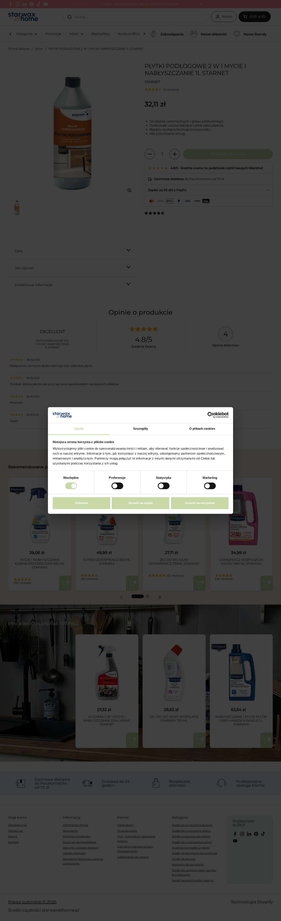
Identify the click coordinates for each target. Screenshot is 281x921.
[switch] (117, 486)
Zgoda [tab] (79, 428)
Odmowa (81, 503)
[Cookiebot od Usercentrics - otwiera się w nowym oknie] (211, 415)
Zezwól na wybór (140, 503)
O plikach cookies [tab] (202, 428)
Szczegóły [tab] (140, 428)
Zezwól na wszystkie (200, 503)
